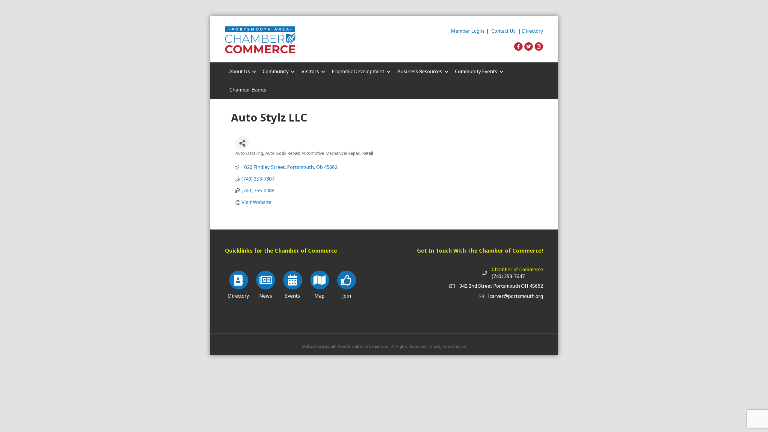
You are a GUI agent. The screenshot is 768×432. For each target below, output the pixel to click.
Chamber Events (248, 89)
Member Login (467, 31)
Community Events (476, 71)
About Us (239, 71)
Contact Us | (506, 31)
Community (276, 71)
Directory (532, 31)
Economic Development (358, 71)
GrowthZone (454, 346)
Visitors (310, 71)
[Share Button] (242, 143)
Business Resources (419, 71)
